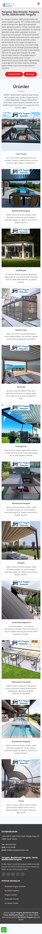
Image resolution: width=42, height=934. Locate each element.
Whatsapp (30, 74)
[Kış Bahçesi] (21, 248)
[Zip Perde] (21, 364)
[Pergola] (21, 540)
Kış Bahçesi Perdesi (11, 903)
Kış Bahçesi (21, 270)
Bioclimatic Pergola (21, 741)
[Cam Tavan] (21, 131)
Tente (21, 801)
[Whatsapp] (22, 874)
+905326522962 (14, 74)
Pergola (21, 563)
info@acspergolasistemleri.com (18, 850)
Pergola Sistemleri (10, 895)
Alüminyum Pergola (21, 503)
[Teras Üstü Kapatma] (21, 600)
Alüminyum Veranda (21, 682)
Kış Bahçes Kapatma (11, 890)
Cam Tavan (21, 154)
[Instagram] (13, 874)
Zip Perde (21, 387)
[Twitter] (8, 874)
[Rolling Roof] (21, 424)
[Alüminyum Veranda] (21, 659)
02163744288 (10, 847)
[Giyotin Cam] (21, 307)
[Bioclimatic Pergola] (21, 719)
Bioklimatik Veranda (11, 899)
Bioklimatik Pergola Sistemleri (14, 886)
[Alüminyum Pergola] (21, 480)
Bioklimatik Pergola (21, 211)
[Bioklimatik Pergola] (21, 188)
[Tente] (21, 778)
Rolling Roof (21, 446)
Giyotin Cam (21, 330)
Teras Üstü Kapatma (21, 622)
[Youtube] (18, 874)
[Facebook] (3, 874)
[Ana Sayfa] (8, 4)
